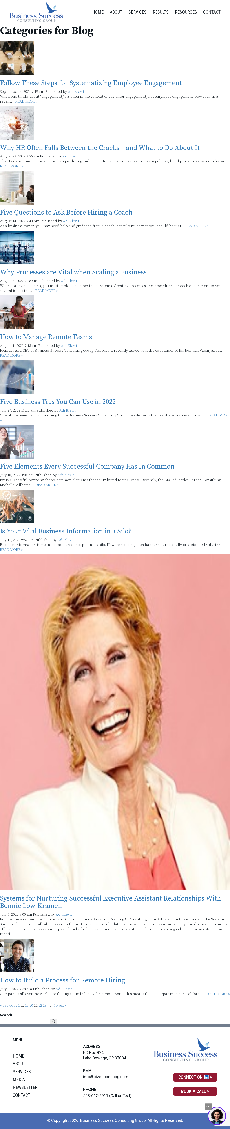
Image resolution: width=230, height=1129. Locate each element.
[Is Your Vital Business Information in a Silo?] (17, 521)
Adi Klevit (76, 91)
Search (6, 1015)
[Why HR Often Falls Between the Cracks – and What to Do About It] (17, 137)
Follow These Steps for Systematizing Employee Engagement (91, 83)
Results (161, 12)
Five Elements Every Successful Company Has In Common (87, 466)
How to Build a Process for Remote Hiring (62, 980)
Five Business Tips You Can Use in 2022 (58, 402)
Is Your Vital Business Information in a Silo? (65, 531)
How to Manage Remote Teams (46, 337)
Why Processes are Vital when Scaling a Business (73, 272)
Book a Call (193, 1091)
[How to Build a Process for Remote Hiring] (17, 970)
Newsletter (25, 1087)
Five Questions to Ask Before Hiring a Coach (66, 212)
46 (53, 1005)
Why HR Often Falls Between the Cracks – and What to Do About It (100, 148)
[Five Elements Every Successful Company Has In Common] (17, 456)
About (116, 12)
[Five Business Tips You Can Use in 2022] (17, 391)
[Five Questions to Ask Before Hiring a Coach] (17, 202)
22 (40, 1005)
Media (19, 1079)
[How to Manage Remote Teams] (17, 326)
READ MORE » (26, 101)
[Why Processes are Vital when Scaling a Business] (17, 262)
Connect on (191, 1077)
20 (31, 1005)
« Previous (8, 1005)
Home (98, 12)
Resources (186, 12)
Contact (212, 12)
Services (137, 12)
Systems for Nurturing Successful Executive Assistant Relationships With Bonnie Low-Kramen (110, 902)
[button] (53, 1021)
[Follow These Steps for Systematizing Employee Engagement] (17, 72)
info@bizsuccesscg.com (105, 1076)
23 (44, 1005)
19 (27, 1005)
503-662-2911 (95, 1095)
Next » (61, 1005)
